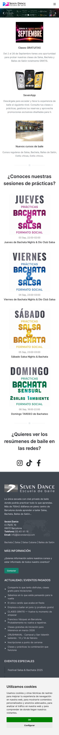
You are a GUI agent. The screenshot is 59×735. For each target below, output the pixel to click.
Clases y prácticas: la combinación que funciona (28, 660)
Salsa (17, 553)
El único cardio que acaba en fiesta (26, 614)
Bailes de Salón (46, 553)
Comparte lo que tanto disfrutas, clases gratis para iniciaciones (28, 600)
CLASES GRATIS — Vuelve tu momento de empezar (30, 624)
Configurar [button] (29, 725)
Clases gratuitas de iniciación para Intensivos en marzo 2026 (25, 640)
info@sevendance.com (23, 546)
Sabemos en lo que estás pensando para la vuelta (30, 608)
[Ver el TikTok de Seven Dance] (29, 474)
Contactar (11, 582)
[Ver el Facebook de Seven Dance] (38, 474)
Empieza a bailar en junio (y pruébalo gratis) (31, 618)
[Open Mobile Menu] (55, 4)
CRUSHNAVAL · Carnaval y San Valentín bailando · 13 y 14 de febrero (28, 648)
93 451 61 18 (21, 542)
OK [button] (29, 720)
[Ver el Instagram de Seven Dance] (19, 474)
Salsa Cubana (29, 553)
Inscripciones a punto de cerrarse (25, 653)
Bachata (8, 553)
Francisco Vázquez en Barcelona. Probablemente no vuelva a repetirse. (27, 632)
